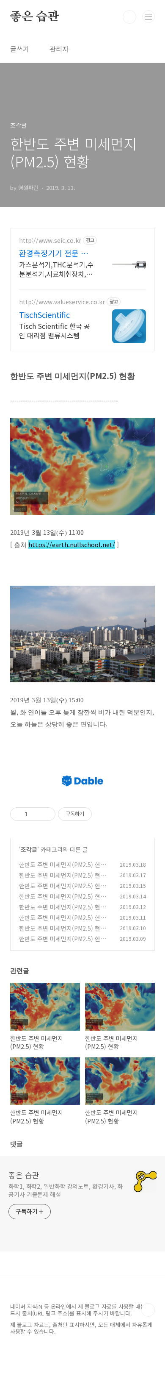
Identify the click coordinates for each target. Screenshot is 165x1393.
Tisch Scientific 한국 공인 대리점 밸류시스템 (54, 330)
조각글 (29, 849)
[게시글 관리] (46, 814)
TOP (148, 1310)
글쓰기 (19, 49)
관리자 (59, 49)
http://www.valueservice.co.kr (62, 302)
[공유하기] (35, 814)
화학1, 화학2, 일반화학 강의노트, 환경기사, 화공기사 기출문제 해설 (65, 1190)
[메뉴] (148, 16)
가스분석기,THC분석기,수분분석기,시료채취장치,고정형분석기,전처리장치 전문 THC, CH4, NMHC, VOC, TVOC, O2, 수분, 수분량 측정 (56, 268)
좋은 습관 (34, 17)
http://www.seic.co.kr (50, 240)
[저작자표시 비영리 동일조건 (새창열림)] (103, 814)
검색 (129, 17)
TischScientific (44, 314)
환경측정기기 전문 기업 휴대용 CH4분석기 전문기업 (57, 253)
